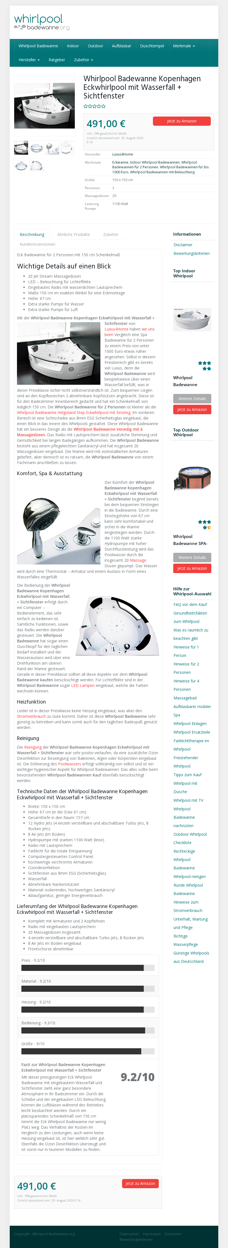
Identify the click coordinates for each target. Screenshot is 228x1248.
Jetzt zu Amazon (182, 121)
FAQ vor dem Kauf (190, 604)
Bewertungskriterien (192, 253)
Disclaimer (183, 244)
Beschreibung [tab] (32, 234)
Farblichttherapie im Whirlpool (191, 745)
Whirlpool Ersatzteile (192, 732)
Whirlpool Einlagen (190, 723)
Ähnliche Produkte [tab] (73, 234)
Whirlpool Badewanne (38, 45)
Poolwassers (69, 763)
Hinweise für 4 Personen (186, 685)
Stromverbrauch (31, 716)
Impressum (152, 1234)
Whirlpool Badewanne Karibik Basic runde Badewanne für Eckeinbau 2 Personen (192, 381)
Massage (138, 560)
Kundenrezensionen (37, 244)
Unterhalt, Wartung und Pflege (191, 923)
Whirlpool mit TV (188, 800)
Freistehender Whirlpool (186, 762)
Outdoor (95, 45)
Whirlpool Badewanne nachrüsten (184, 817)
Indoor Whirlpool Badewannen (155, 162)
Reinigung (33, 747)
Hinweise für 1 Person (186, 651)
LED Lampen (83, 685)
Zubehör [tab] (110, 234)
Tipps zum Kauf (188, 774)
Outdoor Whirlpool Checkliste (190, 838)
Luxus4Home (122, 154)
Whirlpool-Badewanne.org (53, 1234)
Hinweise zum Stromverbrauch (188, 906)
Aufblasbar (121, 45)
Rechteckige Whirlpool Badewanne (184, 859)
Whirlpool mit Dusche (185, 787)
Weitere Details (192, 398)
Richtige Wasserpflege (186, 940)
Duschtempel (152, 45)
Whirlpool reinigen (190, 876)
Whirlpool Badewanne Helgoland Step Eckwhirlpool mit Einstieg (73, 412)
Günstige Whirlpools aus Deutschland (191, 957)
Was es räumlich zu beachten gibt (191, 634)
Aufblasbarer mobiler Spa (192, 710)
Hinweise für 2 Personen (186, 668)
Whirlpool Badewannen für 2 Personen (154, 165)
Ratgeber (57, 59)
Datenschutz (129, 1234)
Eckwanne (120, 162)
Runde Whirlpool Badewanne (188, 889)
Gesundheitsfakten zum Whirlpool (190, 617)
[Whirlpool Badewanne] (44, 22)
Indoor (73, 45)
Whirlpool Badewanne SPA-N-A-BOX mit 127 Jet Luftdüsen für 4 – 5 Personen (192, 540)
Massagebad (185, 698)
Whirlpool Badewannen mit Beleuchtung (162, 172)
